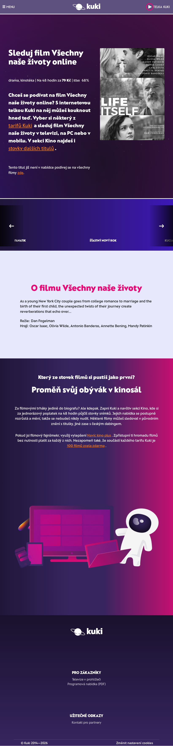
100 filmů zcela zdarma (86, 445)
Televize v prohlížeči (86, 679)
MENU (10, 7)
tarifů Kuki (20, 125)
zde (20, 172)
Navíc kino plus (99, 435)
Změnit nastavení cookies (134, 743)
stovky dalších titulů (31, 148)
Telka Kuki (161, 7)
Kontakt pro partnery (86, 722)
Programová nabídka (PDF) (87, 684)
